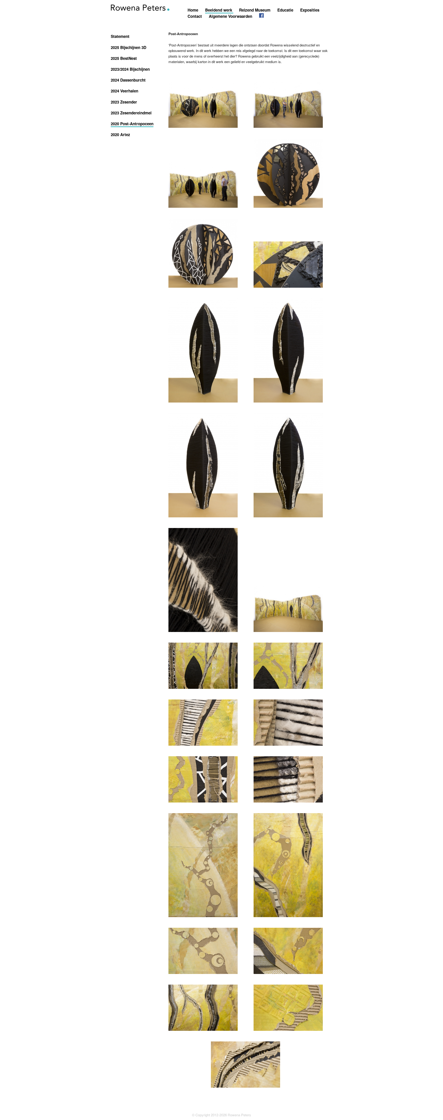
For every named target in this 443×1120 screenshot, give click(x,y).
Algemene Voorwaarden (231, 16)
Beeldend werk (219, 10)
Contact (195, 16)
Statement (120, 36)
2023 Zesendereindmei (131, 113)
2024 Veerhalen (124, 91)
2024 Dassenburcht (128, 80)
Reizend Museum (255, 10)
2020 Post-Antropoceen (132, 123)
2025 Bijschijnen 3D (128, 47)
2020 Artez (120, 134)
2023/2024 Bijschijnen (130, 69)
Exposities (309, 10)
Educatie (285, 10)
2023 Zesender (124, 102)
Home (193, 10)
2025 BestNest (124, 58)
